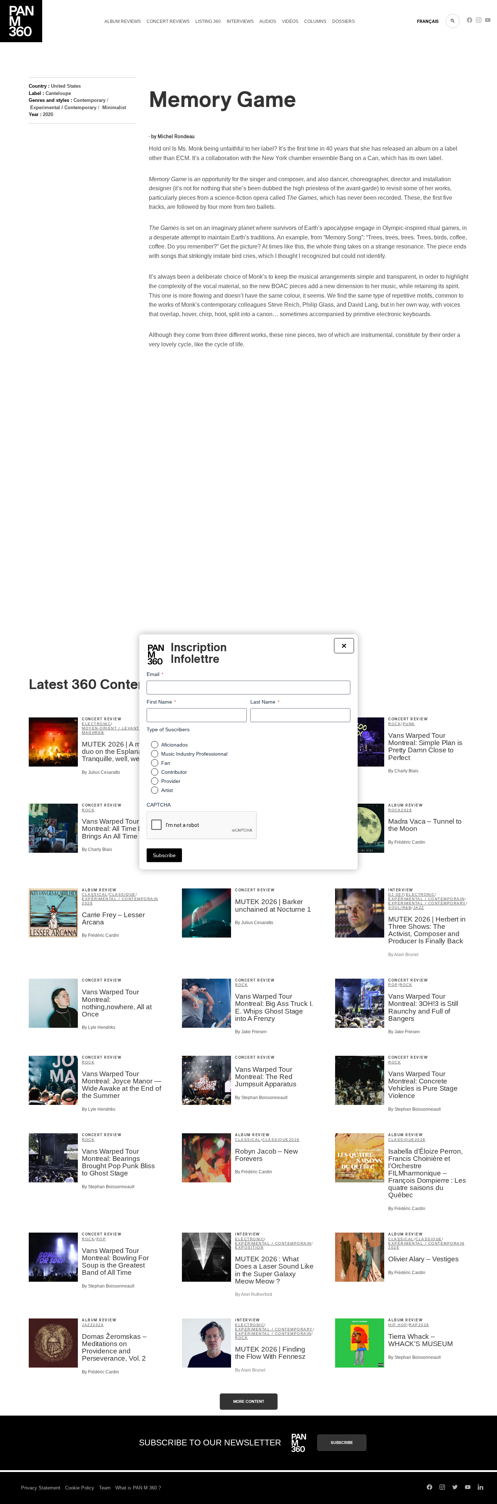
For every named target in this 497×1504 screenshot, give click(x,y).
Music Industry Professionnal (194, 754)
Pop (393, 985)
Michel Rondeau (176, 136)
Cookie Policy (79, 1488)
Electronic (96, 724)
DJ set (396, 894)
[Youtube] (487, 22)
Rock (394, 724)
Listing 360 (208, 21)
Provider (170, 781)
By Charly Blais (403, 770)
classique (122, 894)
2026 (406, 810)
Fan (165, 763)
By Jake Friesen (251, 1031)
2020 (48, 114)
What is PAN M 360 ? (138, 1488)
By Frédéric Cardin (406, 842)
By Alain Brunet (403, 954)
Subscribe (342, 1443)
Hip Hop (397, 1325)
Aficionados (174, 745)
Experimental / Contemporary (63, 107)
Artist (167, 790)
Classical (95, 894)
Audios (267, 21)
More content (248, 1402)
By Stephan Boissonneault (261, 1097)
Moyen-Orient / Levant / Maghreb (112, 730)
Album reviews (122, 21)
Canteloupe (58, 93)
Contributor (174, 772)
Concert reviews (168, 21)
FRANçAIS (427, 21)
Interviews (240, 21)
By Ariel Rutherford (253, 1294)
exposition (249, 1247)
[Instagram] (478, 22)
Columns (315, 21)
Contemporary (89, 100)
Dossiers (343, 21)
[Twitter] (455, 1488)
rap (413, 1325)
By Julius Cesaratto (101, 772)
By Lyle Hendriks (98, 1027)
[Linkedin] (480, 1488)
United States (66, 86)
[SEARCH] (452, 21)
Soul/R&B (399, 908)
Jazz (418, 908)
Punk (409, 724)
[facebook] (469, 22)
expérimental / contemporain (120, 899)
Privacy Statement (40, 1488)
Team (105, 1488)
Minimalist (114, 107)
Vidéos (290, 21)
